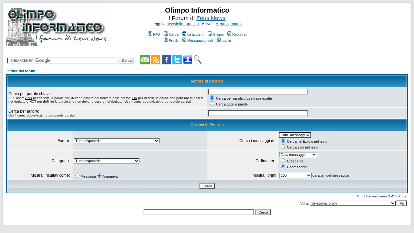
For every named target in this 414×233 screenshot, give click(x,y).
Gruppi (218, 34)
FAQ (156, 34)
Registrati (239, 34)
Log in (226, 40)
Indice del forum (21, 71)
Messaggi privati (200, 40)
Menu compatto (229, 24)
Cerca (174, 34)
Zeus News (210, 18)
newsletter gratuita (183, 24)
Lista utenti (195, 34)
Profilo (174, 40)
